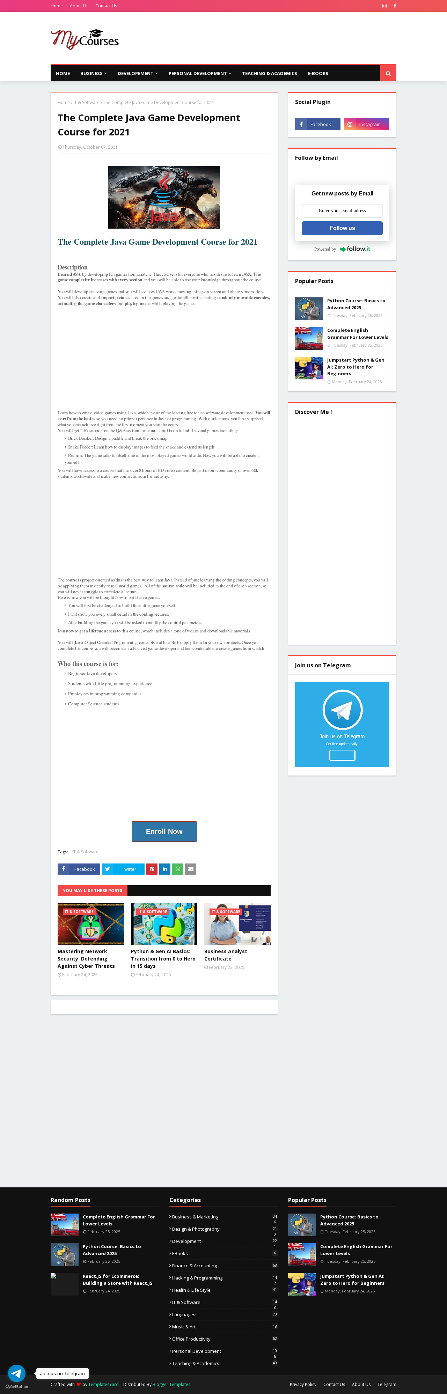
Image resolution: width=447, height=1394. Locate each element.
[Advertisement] (269, 38)
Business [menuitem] (91, 73)
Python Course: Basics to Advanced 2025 (356, 304)
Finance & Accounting (224, 1265)
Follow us (342, 228)
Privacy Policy (303, 1384)
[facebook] (394, 6)
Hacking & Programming (224, 1278)
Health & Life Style (224, 1290)
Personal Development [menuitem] (198, 73)
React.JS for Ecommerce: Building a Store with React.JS (118, 1279)
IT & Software (86, 102)
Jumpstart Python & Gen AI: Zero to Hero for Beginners (355, 367)
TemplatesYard (103, 1384)
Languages (224, 1314)
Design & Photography (224, 1229)
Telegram (387, 1384)
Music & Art (224, 1326)
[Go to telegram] (16, 1373)
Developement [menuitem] (136, 73)
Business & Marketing (224, 1217)
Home (57, 6)
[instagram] (384, 6)
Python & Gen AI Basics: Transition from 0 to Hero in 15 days (163, 958)
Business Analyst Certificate (225, 955)
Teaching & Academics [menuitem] (269, 73)
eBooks (224, 1253)
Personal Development (224, 1351)
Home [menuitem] (63, 73)
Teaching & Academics (224, 1363)
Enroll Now (164, 831)
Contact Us (106, 6)
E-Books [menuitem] (318, 73)
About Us (79, 6)
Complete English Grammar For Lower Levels (357, 333)
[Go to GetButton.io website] (17, 1387)
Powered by (325, 249)
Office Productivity (224, 1339)
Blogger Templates (171, 1384)
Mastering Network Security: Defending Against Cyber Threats (86, 958)
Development (224, 1241)
